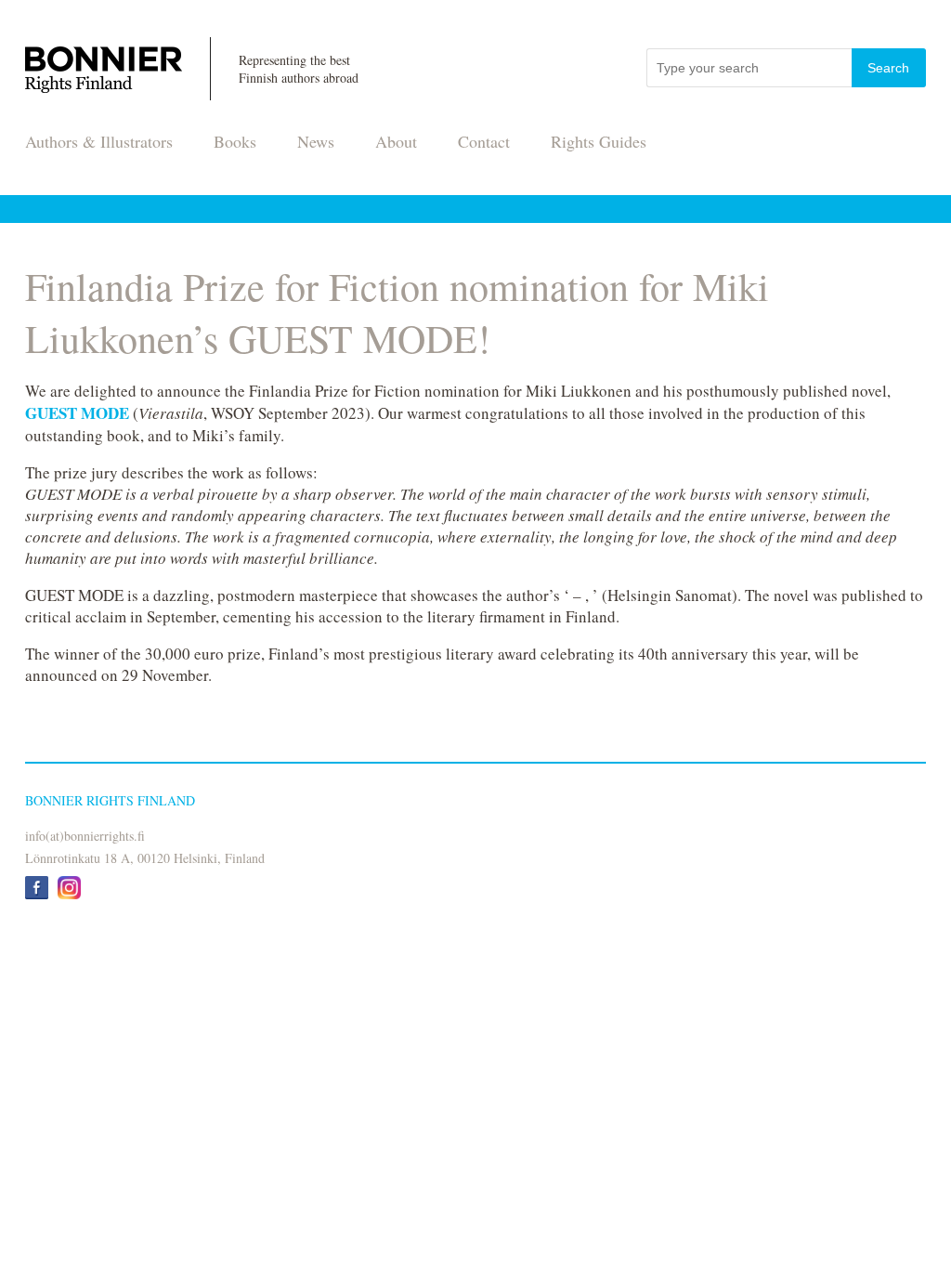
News (315, 141)
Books (235, 141)
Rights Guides (598, 141)
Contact (484, 141)
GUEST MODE (77, 413)
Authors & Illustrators (99, 141)
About (396, 141)
